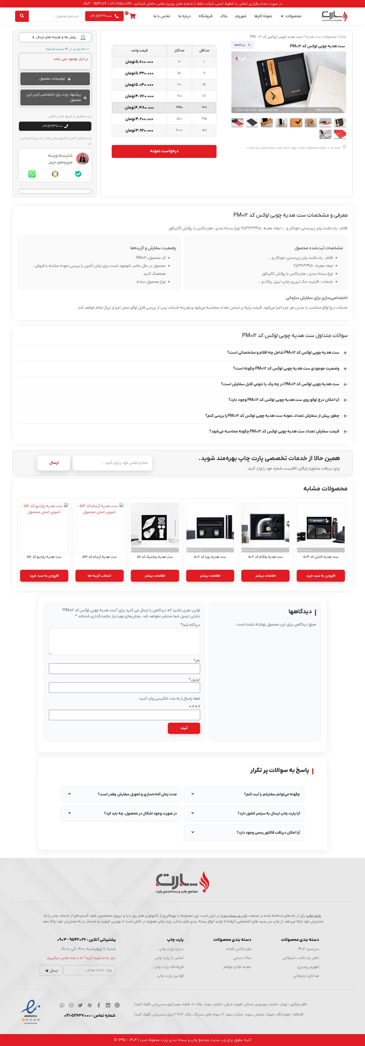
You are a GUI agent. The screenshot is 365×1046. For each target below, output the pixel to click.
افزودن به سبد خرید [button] (320, 575)
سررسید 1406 (308, 949)
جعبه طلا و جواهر (237, 966)
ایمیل (194, 680)
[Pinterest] (117, 1005)
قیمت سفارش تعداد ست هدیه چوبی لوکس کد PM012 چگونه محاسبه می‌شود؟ (274, 431)
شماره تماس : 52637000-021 (89, 1015)
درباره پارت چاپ (171, 949)
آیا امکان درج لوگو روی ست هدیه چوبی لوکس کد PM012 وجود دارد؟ (284, 399)
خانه (342, 37)
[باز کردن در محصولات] (282, 16)
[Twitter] (80, 1005)
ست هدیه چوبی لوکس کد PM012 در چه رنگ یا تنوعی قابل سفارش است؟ (280, 384)
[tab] (244, 794)
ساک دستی (242, 957)
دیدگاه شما (190, 625)
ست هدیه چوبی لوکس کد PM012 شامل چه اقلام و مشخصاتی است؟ (283, 352)
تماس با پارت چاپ (169, 957)
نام (197, 661)
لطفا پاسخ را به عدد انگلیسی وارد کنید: (169, 699)
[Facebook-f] (98, 1005)
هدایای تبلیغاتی (306, 975)
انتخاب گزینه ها (99, 575)
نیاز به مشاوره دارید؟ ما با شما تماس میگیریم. (81, 957)
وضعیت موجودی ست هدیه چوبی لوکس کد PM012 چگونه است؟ (286, 368)
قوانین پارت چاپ (170, 975)
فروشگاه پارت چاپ (168, 966)
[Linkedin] (108, 1005)
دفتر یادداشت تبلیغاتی (300, 957)
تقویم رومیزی (308, 966)
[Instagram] (71, 1005)
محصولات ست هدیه (320, 37)
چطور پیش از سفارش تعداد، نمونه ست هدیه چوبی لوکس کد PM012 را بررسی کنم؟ (272, 415)
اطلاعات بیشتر (265, 575)
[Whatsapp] (62, 1005)
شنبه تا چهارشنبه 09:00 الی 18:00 (89, 949)
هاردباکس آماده (238, 949)
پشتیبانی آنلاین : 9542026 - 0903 (86, 940)
